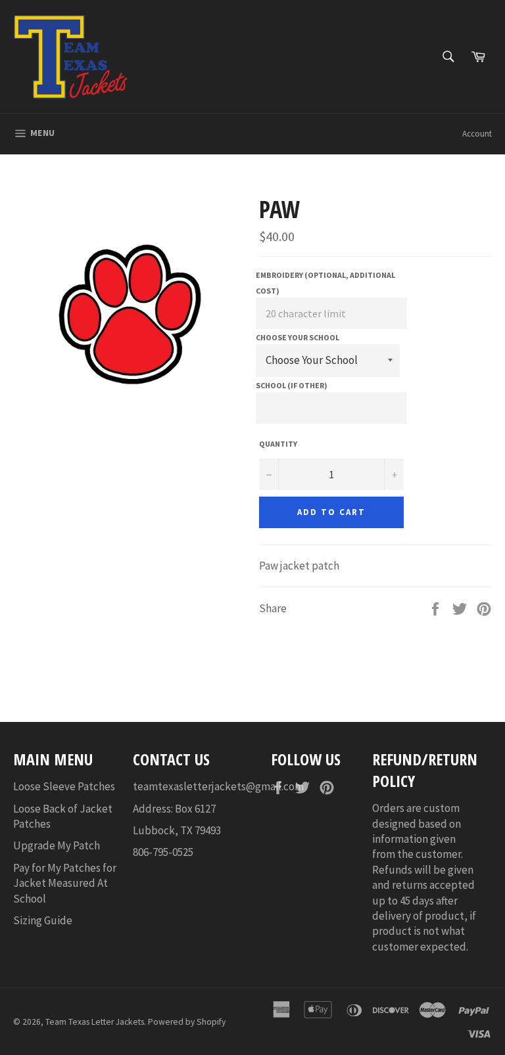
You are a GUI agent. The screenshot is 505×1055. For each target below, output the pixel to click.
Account (477, 133)
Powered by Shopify (187, 1021)
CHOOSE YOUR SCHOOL (297, 337)
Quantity (278, 444)
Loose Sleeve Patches (64, 786)
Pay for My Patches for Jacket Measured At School (64, 883)
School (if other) (291, 385)
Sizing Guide (42, 920)
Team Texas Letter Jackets (94, 1021)
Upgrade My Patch (56, 845)
